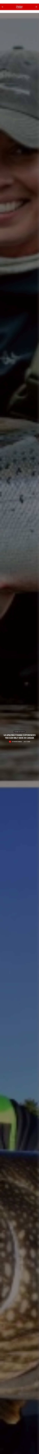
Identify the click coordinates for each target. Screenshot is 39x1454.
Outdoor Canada (17, 741)
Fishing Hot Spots (19, 731)
